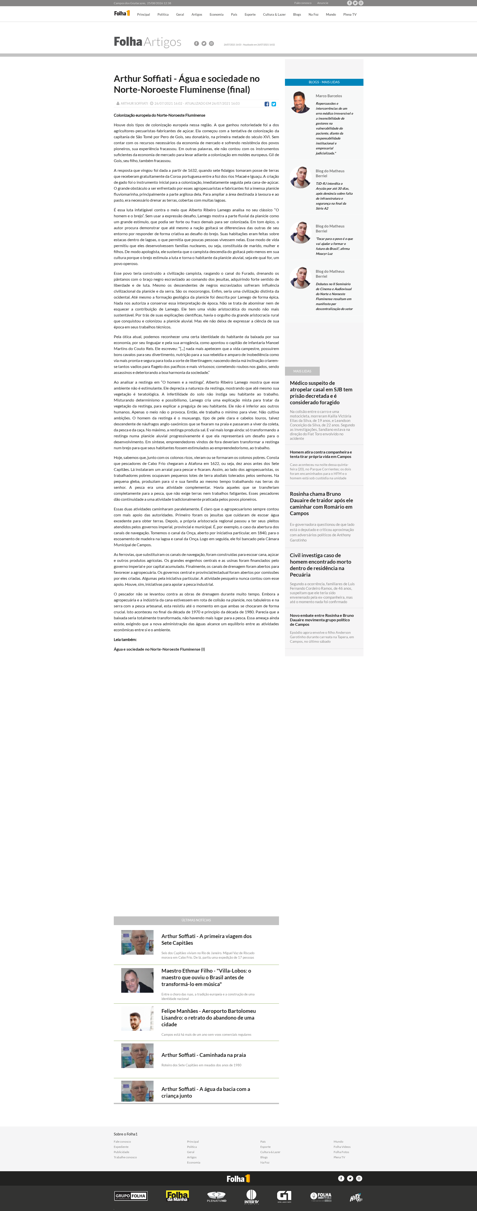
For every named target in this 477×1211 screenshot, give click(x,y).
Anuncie (322, 2)
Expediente (121, 1146)
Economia (217, 14)
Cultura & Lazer (274, 14)
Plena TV (350, 14)
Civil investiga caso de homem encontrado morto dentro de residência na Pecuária (320, 565)
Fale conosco (303, 2)
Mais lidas (302, 371)
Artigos (197, 14)
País (234, 14)
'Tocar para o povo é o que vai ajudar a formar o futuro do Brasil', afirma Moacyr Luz (334, 246)
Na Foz (313, 14)
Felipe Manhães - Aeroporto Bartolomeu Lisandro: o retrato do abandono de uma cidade (208, 1018)
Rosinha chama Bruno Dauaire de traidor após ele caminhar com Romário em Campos (321, 503)
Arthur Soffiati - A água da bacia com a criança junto (205, 1092)
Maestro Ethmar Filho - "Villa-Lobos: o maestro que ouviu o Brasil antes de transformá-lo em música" (206, 977)
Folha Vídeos (342, 1146)
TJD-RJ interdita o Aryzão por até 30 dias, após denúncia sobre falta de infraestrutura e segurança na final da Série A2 (334, 195)
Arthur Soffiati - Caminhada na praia (203, 1055)
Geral (180, 14)
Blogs (297, 14)
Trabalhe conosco (125, 1157)
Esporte (250, 14)
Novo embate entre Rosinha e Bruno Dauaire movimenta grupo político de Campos (322, 620)
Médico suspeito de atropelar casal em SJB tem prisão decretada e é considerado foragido (321, 392)
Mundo (331, 14)
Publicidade (121, 1152)
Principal (143, 14)
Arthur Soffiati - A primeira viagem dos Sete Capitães (206, 939)
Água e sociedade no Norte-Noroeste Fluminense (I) (159, 649)
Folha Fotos (341, 1152)
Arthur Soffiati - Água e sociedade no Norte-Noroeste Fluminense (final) (187, 84)
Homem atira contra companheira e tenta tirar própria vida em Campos (321, 454)
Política (163, 14)
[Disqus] (196, 722)
